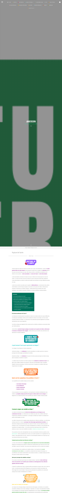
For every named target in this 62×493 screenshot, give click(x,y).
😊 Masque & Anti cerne (22, 5)
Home (26, 247)
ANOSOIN (31, 121)
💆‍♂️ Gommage (50, 5)
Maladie (29, 247)
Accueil (9, 2)
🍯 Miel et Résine (52, 2)
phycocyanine (14, 433)
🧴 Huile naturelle (28, 2)
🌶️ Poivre (45, 5)
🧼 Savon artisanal (12, 5)
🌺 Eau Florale (21, 2)
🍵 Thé (46, 2)
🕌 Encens (30, 5)
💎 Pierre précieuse (37, 5)
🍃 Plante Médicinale (39, 2)
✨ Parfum (14, 2)
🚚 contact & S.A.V (31, 8)
